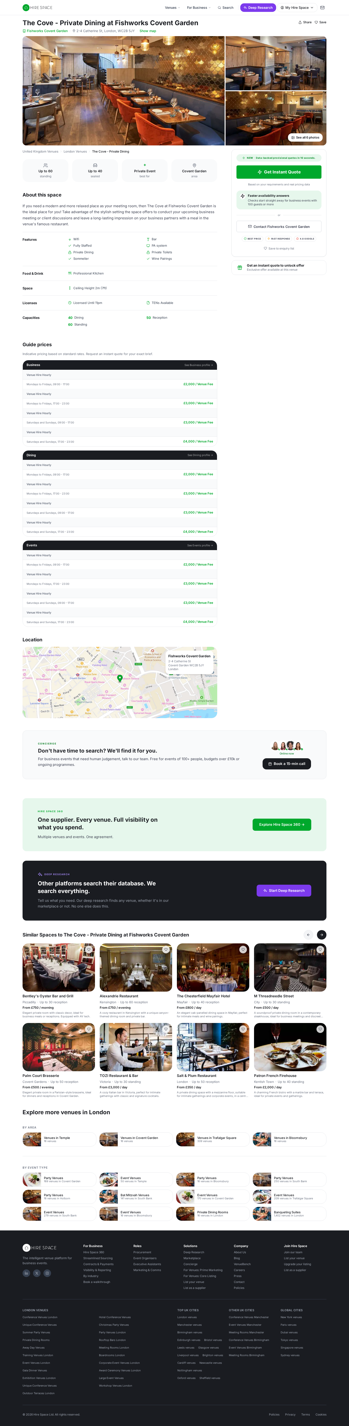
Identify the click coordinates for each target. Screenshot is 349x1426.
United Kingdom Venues (40, 151)
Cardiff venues (186, 1362)
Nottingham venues (189, 1370)
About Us (240, 1252)
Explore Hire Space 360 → (282, 824)
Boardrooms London (112, 1355)
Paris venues (289, 1324)
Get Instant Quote (282, 171)
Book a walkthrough (96, 1282)
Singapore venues (292, 1347)
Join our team (293, 1252)
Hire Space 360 (93, 1252)
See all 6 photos (307, 137)
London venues (187, 1317)
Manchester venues (189, 1324)
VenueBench (242, 1264)
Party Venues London (112, 1332)
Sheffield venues (209, 1378)
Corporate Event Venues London (119, 1362)
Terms (305, 1414)
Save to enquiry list (281, 248)
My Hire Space (297, 7)
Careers (239, 1270)
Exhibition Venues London (39, 1378)
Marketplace (192, 1258)
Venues (171, 7)
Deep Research (260, 7)
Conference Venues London (40, 1317)
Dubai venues (289, 1332)
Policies (239, 1288)
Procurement (142, 1252)
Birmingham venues (189, 1332)
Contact (239, 1282)
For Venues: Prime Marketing (203, 1270)
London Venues (75, 151)
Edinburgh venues (188, 1340)
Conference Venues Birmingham (249, 1340)
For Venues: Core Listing (200, 1276)
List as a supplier (195, 1288)
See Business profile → (198, 365)
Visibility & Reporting (97, 1270)
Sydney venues (290, 1355)
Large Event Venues (111, 1378)
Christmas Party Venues (114, 1324)
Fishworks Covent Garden (47, 31)
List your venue (194, 1282)
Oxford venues (186, 1378)
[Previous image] (105, 967)
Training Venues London (38, 1355)
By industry (91, 1276)
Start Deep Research (287, 890)
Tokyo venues (289, 1340)
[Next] (321, 935)
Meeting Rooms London (114, 1347)
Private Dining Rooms (36, 1340)
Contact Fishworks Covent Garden (282, 226)
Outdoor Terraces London (39, 1393)
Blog (237, 1258)
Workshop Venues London (115, 1385)
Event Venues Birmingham (245, 1347)
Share (307, 22)
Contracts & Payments (98, 1264)
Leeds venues (185, 1347)
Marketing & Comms (147, 1270)
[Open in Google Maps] (120, 682)
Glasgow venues (208, 1347)
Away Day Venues (34, 1347)
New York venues (291, 1317)
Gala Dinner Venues (35, 1370)
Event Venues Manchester (245, 1324)
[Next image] (166, 967)
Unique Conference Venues (40, 1324)
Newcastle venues (210, 1362)
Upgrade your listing (297, 1264)
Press (237, 1276)
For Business (197, 7)
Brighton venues (213, 1355)
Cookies (321, 1414)
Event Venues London (36, 1362)
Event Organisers (144, 1258)
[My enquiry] (322, 8)
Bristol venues (213, 1340)
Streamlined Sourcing (98, 1258)
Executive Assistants (147, 1264)
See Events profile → (200, 545)
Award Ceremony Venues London (120, 1370)
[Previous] (308, 935)
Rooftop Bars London (112, 1340)
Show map (148, 31)
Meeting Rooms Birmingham (246, 1355)
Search (227, 7)
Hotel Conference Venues (115, 1317)
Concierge (191, 1264)
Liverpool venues (188, 1355)
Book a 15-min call (289, 763)
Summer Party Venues (36, 1332)
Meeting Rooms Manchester (246, 1332)
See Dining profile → (200, 455)
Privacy (290, 1414)
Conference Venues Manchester (249, 1317)
